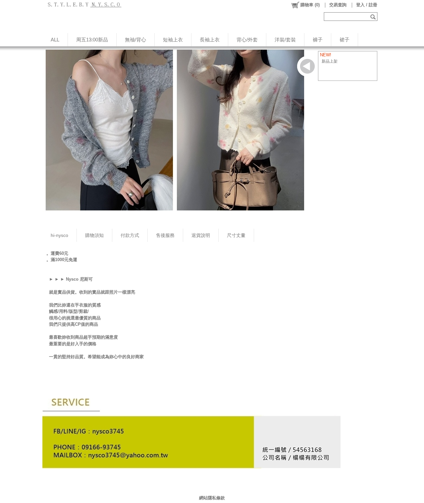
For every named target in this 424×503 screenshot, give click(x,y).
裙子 (344, 39)
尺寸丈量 (236, 235)
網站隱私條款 (212, 497)
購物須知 (94, 235)
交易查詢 (337, 4)
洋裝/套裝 (285, 39)
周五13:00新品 (92, 39)
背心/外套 (247, 39)
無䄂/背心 (135, 39)
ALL (55, 39)
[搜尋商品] (373, 17)
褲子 (318, 39)
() (310, 4)
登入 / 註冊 (366, 4)
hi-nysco (59, 235)
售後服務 (165, 235)
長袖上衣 (210, 39)
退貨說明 (200, 235)
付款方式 (130, 235)
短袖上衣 (173, 39)
